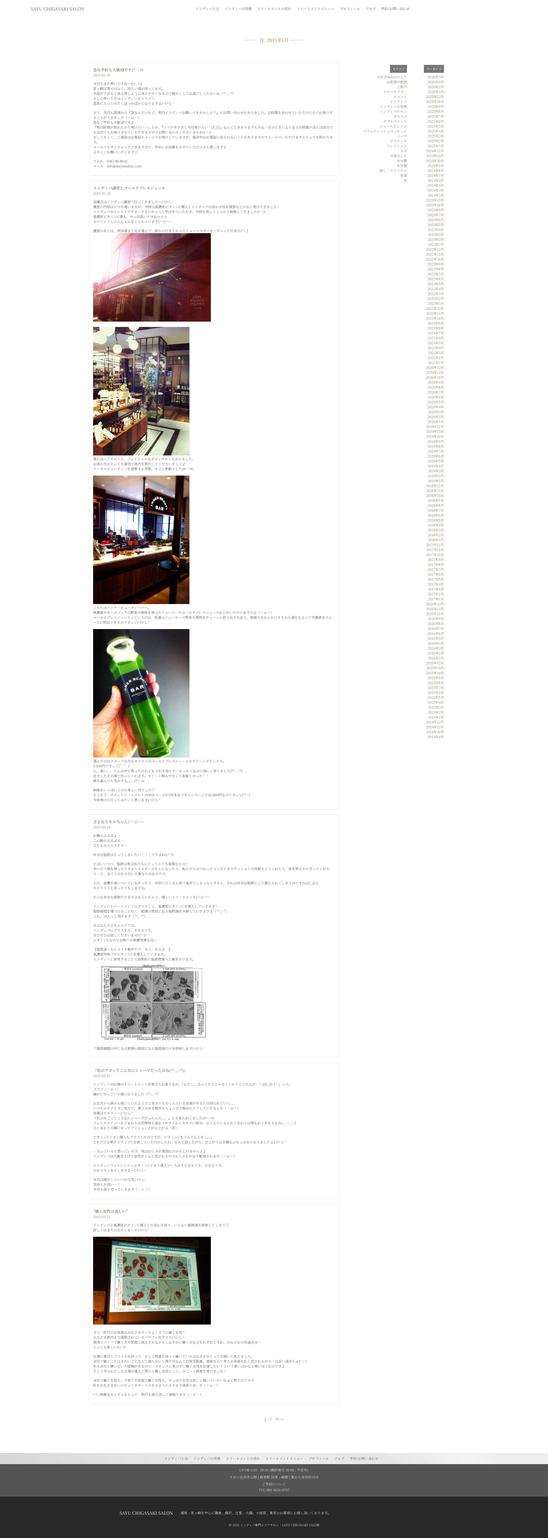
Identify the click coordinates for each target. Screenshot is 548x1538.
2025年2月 (435, 141)
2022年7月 (435, 273)
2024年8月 (435, 170)
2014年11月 (435, 727)
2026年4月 (435, 81)
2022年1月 (436, 303)
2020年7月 (435, 392)
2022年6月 (435, 278)
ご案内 (402, 86)
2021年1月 (436, 362)
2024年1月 (436, 195)
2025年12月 (435, 96)
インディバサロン (393, 111)
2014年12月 (435, 722)
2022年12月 (435, 249)
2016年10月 (435, 613)
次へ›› (279, 1419)
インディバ (398, 101)
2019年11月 (435, 431)
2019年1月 (436, 480)
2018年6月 (436, 515)
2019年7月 (436, 451)
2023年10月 (435, 205)
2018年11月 (435, 490)
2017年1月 (436, 599)
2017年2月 (436, 594)
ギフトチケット (395, 121)
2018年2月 (436, 535)
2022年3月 (436, 293)
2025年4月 (435, 131)
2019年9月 (436, 441)
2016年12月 (435, 603)
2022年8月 (435, 269)
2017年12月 (435, 544)
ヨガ (403, 150)
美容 (403, 175)
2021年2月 (436, 357)
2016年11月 (435, 608)
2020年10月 (435, 377)
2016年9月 (436, 618)
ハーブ (402, 136)
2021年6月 (436, 338)
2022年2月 (435, 298)
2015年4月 (436, 702)
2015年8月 (436, 682)
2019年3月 (436, 470)
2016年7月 (436, 628)
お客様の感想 (396, 81)
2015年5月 (436, 697)
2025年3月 (436, 136)
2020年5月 (435, 402)
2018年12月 (435, 485)
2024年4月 (435, 185)
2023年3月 (436, 234)
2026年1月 (436, 91)
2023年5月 (436, 224)
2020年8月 (435, 387)
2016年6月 (436, 633)
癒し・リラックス (393, 170)
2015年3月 (436, 707)
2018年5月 (436, 520)
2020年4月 (435, 406)
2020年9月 (435, 382)
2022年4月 (435, 288)
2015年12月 (435, 663)
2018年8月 (436, 505)
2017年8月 (436, 564)
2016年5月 (436, 638)
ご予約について (274, 1484)
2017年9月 (436, 559)
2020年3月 (436, 411)
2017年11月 (435, 549)
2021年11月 (435, 313)
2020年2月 (435, 416)
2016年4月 (436, 643)
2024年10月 (435, 160)
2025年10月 (435, 101)
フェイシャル (397, 145)
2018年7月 (436, 510)
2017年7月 (436, 569)
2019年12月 (435, 426)
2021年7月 (436, 333)
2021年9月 (436, 323)
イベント (400, 96)
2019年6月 (436, 456)
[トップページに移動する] (146, 1513)
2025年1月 (436, 145)
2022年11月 (435, 254)
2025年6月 (435, 121)
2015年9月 (436, 677)
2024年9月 (435, 165)
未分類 (402, 160)
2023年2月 (436, 239)
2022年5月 (435, 283)
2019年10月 (435, 436)
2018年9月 (436, 500)
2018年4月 (436, 525)
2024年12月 (435, 150)
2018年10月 (435, 495)
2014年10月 (435, 731)
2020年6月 (435, 397)
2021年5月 (436, 342)
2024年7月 (435, 175)
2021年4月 (436, 347)
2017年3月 (436, 589)
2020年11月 (435, 372)
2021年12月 (435, 308)
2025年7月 (435, 116)
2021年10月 (435, 318)
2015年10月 (435, 672)
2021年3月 (436, 352)
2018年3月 (436, 530)
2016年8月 (436, 623)
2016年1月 (436, 658)
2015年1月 (436, 717)
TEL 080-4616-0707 (274, 1489)
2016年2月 (436, 653)
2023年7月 (436, 214)
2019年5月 (436, 461)
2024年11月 (435, 155)
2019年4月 (436, 466)
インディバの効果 (393, 106)
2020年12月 (435, 367)
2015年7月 (436, 687)
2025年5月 (435, 126)
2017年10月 (435, 554)
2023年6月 (436, 219)
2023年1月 (436, 244)
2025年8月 (435, 111)
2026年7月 (435, 77)
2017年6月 (436, 574)
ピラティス (398, 141)
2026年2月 (435, 86)
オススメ (400, 116)
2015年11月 (435, 667)
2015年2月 (436, 712)
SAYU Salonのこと (392, 77)
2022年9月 (435, 264)
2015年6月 (436, 692)
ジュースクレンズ (393, 126)
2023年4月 (436, 229)
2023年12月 (435, 200)
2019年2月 (436, 475)
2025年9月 (435, 106)
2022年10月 (435, 259)
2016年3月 (436, 648)
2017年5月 (436, 579)
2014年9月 (436, 736)
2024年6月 (435, 180)
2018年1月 (436, 539)
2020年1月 (436, 421)
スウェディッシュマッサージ (385, 131)
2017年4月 (436, 584)
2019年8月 (436, 446)
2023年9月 (436, 209)
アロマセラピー (395, 91)
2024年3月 (436, 190)
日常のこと (398, 155)
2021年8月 (436, 328)
